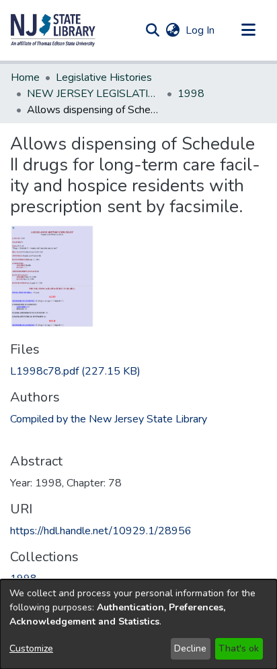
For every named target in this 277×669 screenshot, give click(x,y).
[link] (75, 371)
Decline (190, 648)
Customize (31, 648)
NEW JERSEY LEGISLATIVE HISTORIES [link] (94, 93)
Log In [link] (201, 30)
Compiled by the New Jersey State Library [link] (108, 419)
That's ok (239, 648)
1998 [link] (190, 93)
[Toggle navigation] (248, 30)
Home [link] (25, 77)
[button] (53, 30)
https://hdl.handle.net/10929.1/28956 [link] (101, 530)
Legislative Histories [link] (104, 77)
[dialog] (138, 624)
